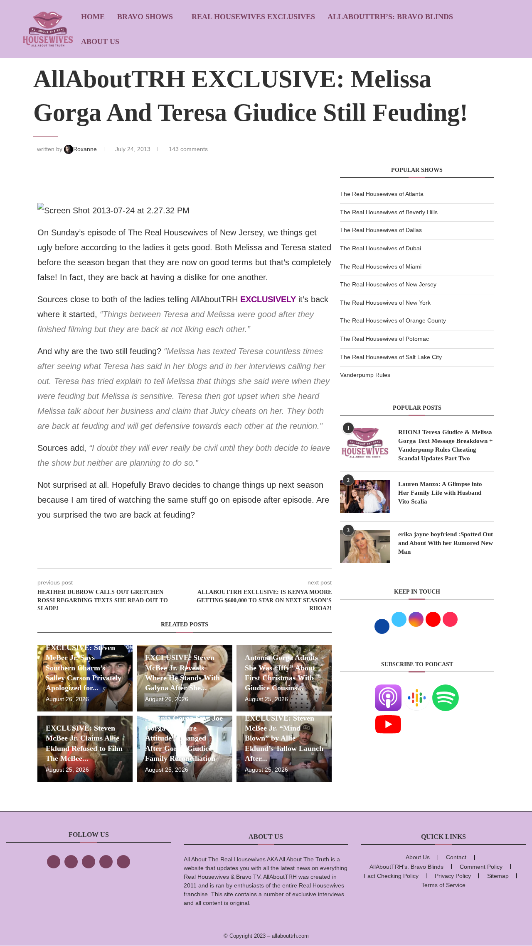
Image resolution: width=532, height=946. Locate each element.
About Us (100, 41)
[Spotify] (445, 689)
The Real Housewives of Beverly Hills (389, 212)
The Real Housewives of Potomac (384, 338)
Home (93, 16)
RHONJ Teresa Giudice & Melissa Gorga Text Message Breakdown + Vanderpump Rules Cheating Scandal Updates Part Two (445, 445)
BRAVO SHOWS (145, 16)
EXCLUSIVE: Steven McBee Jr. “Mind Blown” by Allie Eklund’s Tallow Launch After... (284, 738)
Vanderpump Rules (365, 375)
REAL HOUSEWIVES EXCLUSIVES (253, 16)
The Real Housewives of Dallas (381, 230)
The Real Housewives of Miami (380, 266)
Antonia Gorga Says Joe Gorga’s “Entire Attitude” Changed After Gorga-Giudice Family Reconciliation (184, 738)
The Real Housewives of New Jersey (388, 284)
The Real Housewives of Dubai (380, 248)
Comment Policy (481, 866)
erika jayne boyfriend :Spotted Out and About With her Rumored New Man (445, 543)
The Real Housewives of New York (385, 302)
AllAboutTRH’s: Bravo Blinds (390, 16)
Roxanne (86, 149)
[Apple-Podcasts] (388, 689)
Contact (456, 857)
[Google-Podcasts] (417, 689)
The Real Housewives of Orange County (393, 320)
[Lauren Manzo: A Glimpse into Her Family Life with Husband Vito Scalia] (365, 496)
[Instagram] (88, 861)
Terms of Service (443, 885)
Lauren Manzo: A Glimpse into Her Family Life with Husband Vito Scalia (440, 493)
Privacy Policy (453, 876)
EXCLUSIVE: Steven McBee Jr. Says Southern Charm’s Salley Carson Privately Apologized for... (83, 667)
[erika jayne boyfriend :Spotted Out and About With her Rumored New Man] (365, 546)
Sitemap (498, 876)
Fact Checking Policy (391, 876)
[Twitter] (71, 861)
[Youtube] (388, 716)
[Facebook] (53, 861)
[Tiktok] (106, 861)
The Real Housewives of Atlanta (382, 194)
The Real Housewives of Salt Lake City (391, 357)
